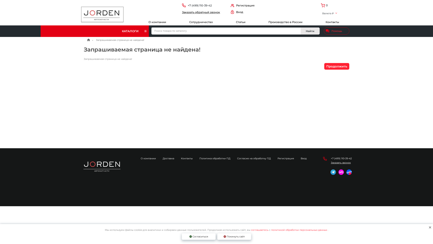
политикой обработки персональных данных (299, 229)
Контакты (332, 22)
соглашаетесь (260, 229)
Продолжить (336, 66)
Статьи (240, 22)
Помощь (337, 31)
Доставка (168, 158)
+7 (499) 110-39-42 (200, 5)
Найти (310, 31)
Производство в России (285, 22)
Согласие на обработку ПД (254, 158)
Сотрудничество (201, 22)
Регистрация (286, 158)
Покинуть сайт (235, 236)
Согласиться (200, 236)
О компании (157, 22)
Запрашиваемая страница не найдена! (120, 40)
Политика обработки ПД (214, 158)
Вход (304, 158)
